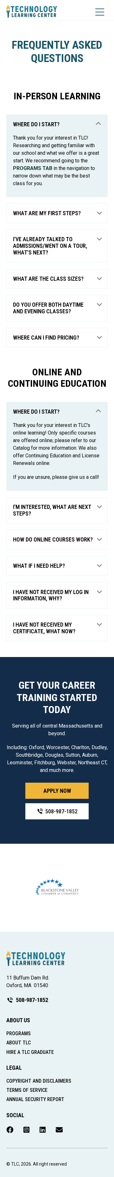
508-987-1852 (61, 811)
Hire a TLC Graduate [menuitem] (30, 1052)
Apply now (57, 790)
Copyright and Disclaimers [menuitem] (38, 1081)
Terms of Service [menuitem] (27, 1090)
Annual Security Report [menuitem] (35, 1099)
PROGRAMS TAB (32, 168)
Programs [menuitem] (18, 1033)
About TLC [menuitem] (18, 1043)
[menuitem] (9, 1130)
